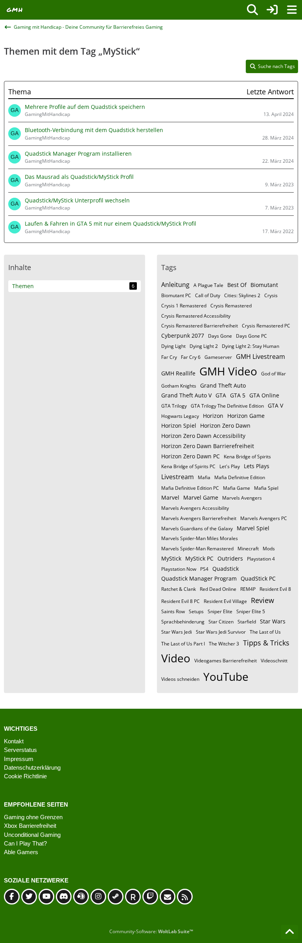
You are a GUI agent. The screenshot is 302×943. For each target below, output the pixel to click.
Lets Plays (256, 466)
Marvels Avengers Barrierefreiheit (198, 518)
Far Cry (169, 357)
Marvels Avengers (242, 497)
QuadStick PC (258, 578)
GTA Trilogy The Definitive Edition (227, 406)
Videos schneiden (180, 679)
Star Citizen (221, 621)
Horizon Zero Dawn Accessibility (203, 435)
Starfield (247, 621)
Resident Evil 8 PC (180, 601)
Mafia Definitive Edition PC (190, 488)
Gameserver (218, 357)
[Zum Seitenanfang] (289, 932)
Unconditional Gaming (32, 834)
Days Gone (220, 336)
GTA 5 (237, 395)
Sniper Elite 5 (250, 611)
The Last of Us (265, 632)
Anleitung (175, 284)
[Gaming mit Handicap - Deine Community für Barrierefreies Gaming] (14, 10)
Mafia (204, 477)
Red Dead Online (218, 589)
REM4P (248, 589)
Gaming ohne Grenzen (33, 817)
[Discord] (64, 896)
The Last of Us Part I (183, 643)
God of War (273, 373)
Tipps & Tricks (266, 642)
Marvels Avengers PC (263, 518)
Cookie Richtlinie (25, 776)
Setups (196, 611)
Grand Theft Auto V (186, 395)
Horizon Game (246, 415)
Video (175, 658)
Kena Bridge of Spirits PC (188, 466)
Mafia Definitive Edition (239, 477)
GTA (220, 395)
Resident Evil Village (225, 601)
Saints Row (173, 611)
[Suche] (252, 10)
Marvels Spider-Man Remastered (197, 548)
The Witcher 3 (224, 643)
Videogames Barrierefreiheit (225, 660)
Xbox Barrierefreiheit (30, 825)
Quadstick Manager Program (199, 578)
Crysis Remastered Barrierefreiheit (199, 325)
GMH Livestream (260, 356)
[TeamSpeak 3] (81, 896)
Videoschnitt (274, 660)
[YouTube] (46, 896)
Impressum (18, 759)
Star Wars (272, 621)
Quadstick (225, 568)
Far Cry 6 (191, 357)
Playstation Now (178, 569)
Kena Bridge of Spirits (247, 456)
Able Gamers (21, 852)
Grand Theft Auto (223, 385)
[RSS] (185, 896)
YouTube (226, 676)
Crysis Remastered (231, 305)
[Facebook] (12, 896)
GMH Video (228, 371)
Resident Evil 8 (275, 589)
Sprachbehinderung (182, 621)
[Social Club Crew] (133, 896)
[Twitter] (29, 896)
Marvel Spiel (253, 528)
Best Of (237, 285)
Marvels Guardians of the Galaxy (197, 528)
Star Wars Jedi (176, 632)
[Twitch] (150, 896)
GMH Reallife (178, 373)
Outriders (230, 558)
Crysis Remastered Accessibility (195, 315)
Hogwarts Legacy (180, 416)
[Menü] (292, 10)
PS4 (204, 569)
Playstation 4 (261, 558)
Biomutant (264, 285)
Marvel (170, 497)
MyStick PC (199, 558)
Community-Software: (151, 931)
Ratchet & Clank (178, 589)
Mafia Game (236, 488)
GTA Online (264, 395)
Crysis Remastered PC (266, 325)
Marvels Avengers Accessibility (195, 508)
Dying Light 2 (204, 346)
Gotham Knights (178, 385)
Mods (269, 548)
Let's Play (229, 466)
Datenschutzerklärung (32, 767)
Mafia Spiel (266, 488)
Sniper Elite (220, 611)
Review (262, 600)
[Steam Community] (115, 896)
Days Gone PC (251, 336)
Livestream (177, 476)
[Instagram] (98, 896)
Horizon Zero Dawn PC (190, 456)
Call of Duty (207, 295)
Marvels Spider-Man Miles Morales (199, 538)
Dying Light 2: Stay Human (250, 346)
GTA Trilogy (174, 406)
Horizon (213, 415)
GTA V (275, 405)
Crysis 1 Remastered (183, 305)
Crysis (271, 295)
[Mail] (167, 896)
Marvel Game (200, 497)
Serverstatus (20, 749)
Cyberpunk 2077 (182, 335)
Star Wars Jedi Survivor (221, 632)
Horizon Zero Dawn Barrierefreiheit (207, 446)
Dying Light (173, 346)
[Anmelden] (272, 10)
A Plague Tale (208, 285)
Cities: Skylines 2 (242, 295)
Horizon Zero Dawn (225, 425)
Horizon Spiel (178, 425)
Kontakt (14, 741)
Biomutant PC (176, 295)
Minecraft (248, 548)
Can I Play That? (25, 843)
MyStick (171, 558)
